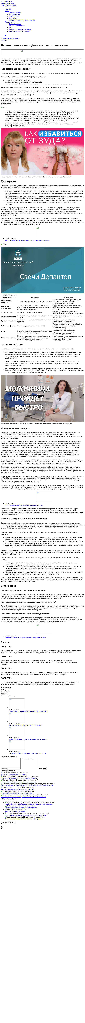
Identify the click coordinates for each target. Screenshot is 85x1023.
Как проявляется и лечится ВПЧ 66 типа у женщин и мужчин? (27, 240)
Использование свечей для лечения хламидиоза (26, 725)
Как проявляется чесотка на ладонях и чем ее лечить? (28, 739)
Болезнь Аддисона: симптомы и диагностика (21, 808)
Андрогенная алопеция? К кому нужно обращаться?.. (24, 819)
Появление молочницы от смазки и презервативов (19, 778)
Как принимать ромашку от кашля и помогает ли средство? (26, 815)
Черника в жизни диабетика (15, 811)
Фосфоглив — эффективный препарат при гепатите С (28, 711)
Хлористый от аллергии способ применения (16, 793)
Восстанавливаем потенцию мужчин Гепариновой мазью (25, 638)
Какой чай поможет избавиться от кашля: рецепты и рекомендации (29, 804)
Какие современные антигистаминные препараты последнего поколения (27, 785)
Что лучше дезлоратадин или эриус (13, 774)
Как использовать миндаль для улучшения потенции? (24, 505)
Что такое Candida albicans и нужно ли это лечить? (18, 782)
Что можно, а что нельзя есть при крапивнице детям (27, 753)
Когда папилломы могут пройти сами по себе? (17, 789)
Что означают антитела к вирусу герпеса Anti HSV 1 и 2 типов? (23, 797)
